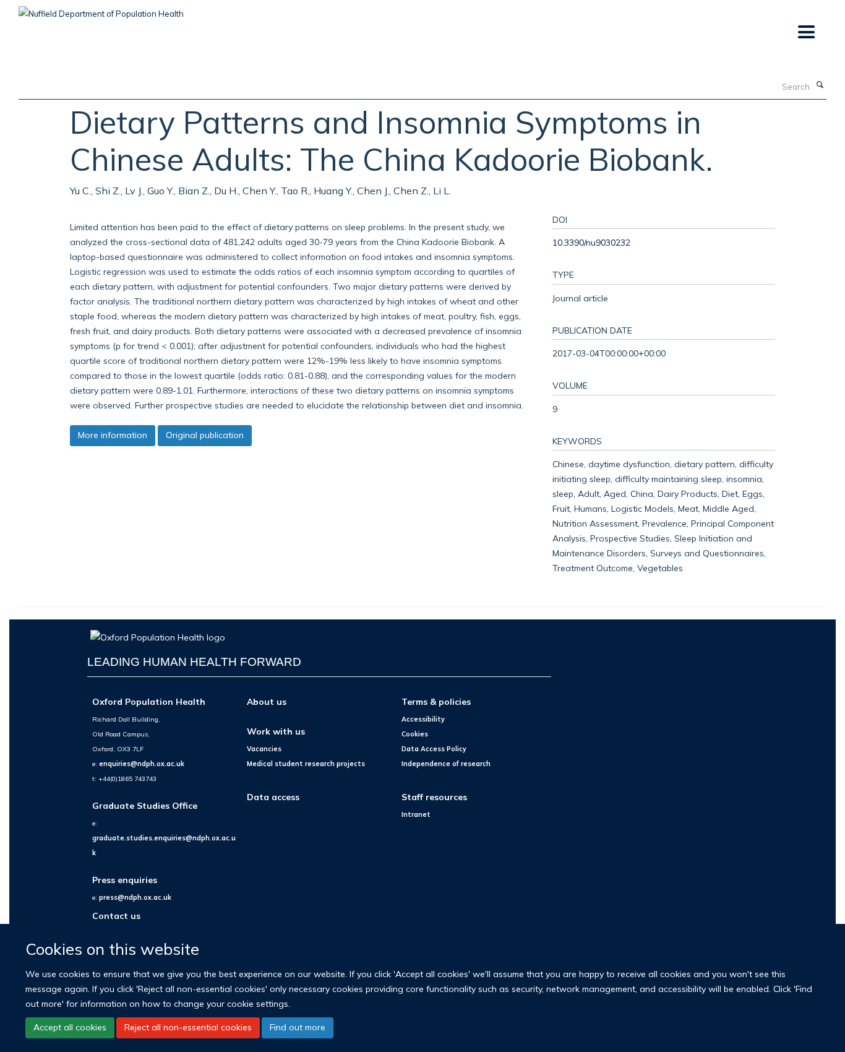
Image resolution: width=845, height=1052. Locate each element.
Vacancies (264, 748)
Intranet (416, 814)
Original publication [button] (205, 435)
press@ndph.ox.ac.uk (135, 897)
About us (266, 701)
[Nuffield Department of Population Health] (101, 9)
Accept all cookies (69, 1027)
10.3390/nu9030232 (591, 242)
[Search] (819, 85)
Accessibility (423, 719)
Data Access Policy (433, 748)
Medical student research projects (306, 763)
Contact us (116, 915)
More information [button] (112, 435)
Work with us (276, 731)
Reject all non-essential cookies (188, 1027)
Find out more (297, 1027)
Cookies (414, 734)
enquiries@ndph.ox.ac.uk (141, 763)
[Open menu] (805, 32)
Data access (273, 796)
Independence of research (446, 763)
